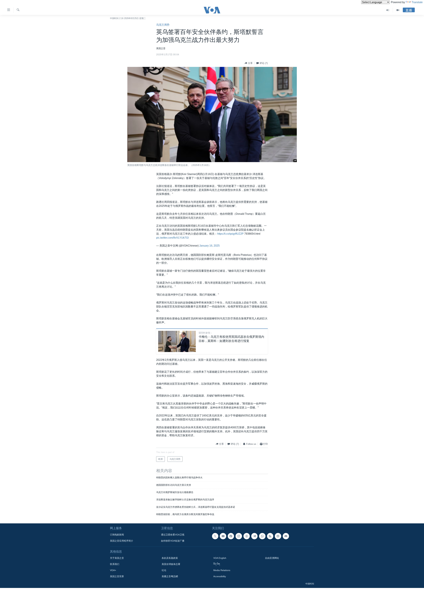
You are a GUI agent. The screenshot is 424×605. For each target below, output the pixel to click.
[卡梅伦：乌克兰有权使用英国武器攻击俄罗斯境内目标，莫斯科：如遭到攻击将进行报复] (177, 341)
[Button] (249, 63)
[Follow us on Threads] (246, 536)
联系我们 (114, 564)
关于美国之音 (117, 558)
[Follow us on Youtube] (223, 536)
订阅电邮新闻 (117, 534)
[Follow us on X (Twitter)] (215, 536)
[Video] (398, 10)
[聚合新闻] (270, 536)
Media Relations (221, 570)
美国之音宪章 (117, 576)
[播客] (278, 536)
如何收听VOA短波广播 (172, 540)
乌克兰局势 (162, 24)
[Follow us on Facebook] (231, 536)
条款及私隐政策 (170, 558)
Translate (417, 2)
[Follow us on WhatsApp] (262, 536)
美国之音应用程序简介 (121, 540)
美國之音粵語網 (170, 576)
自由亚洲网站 (272, 558)
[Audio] (388, 10)
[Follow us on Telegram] (254, 536)
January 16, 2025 (209, 245)
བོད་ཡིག (216, 564)
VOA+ (113, 570)
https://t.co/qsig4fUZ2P (230, 233)
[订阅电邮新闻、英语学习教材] (286, 536)
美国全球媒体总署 (171, 564)
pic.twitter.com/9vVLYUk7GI (172, 237)
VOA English (219, 558)
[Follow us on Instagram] (239, 536)
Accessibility (219, 576)
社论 (164, 570)
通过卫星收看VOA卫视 (172, 534)
